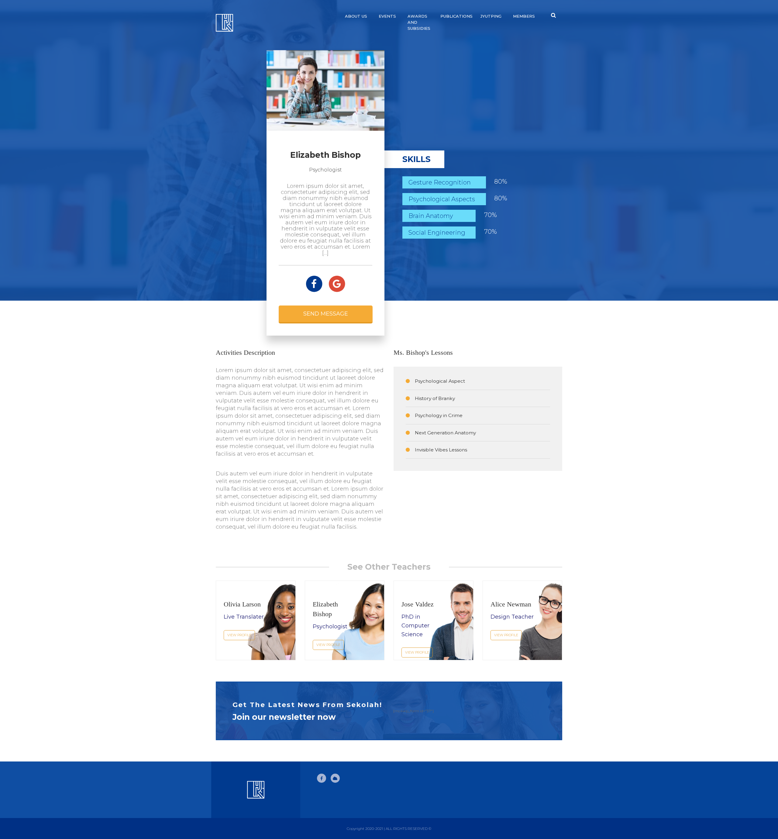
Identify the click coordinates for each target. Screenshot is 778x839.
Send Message (325, 313)
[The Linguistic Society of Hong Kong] (256, 23)
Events (387, 16)
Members (524, 16)
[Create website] (335, 778)
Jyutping (490, 16)
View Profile (239, 635)
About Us (356, 16)
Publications (456, 16)
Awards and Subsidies (419, 22)
